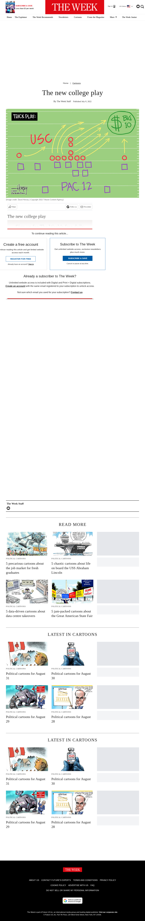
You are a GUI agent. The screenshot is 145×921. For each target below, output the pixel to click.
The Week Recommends (43, 17)
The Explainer (21, 17)
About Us (34, 880)
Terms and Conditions (85, 880)
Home (65, 83)
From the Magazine (95, 17)
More (112, 17)
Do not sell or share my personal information (72, 890)
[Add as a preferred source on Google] (72, 900)
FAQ (92, 885)
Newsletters (63, 17)
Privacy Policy (108, 880)
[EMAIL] (9, 508)
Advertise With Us (78, 885)
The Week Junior (129, 17)
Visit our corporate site (108, 912)
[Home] (9, 17)
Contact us (77, 292)
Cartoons (78, 17)
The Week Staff (64, 101)
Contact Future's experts (56, 880)
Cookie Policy (58, 885)
